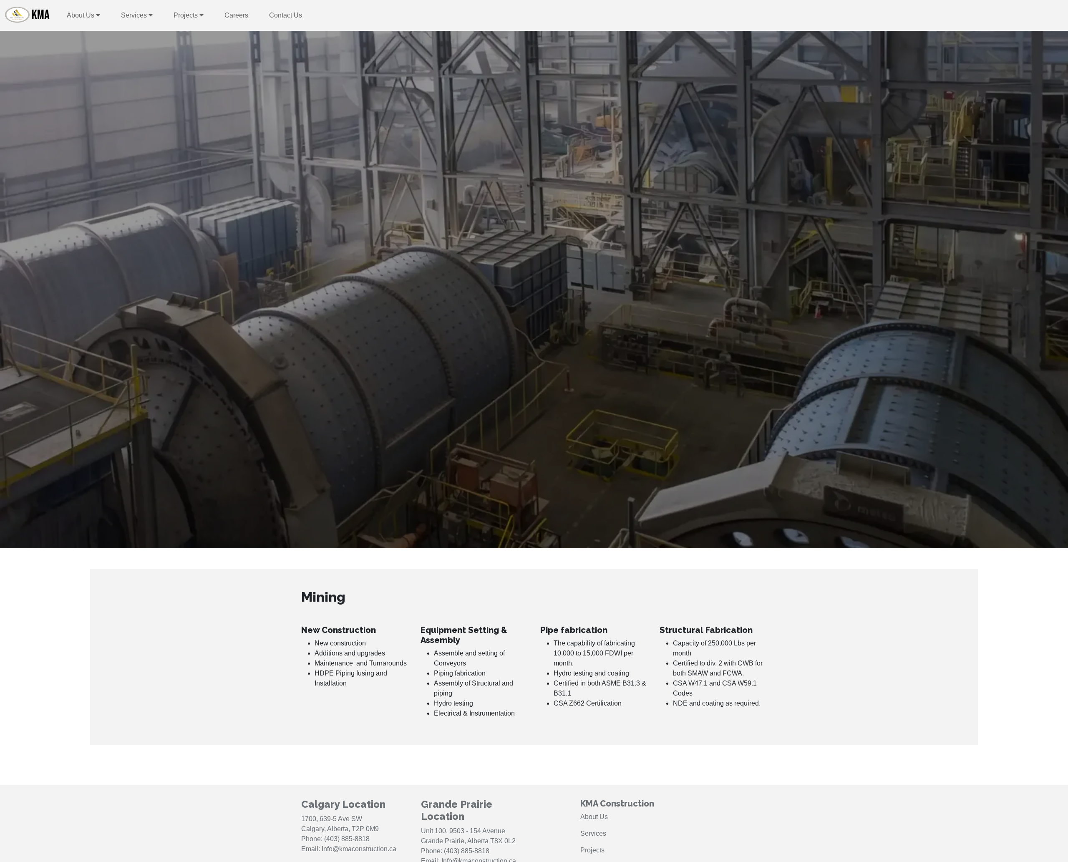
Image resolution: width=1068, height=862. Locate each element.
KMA (41, 15)
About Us (81, 15)
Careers (236, 15)
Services (135, 15)
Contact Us (285, 15)
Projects (186, 15)
